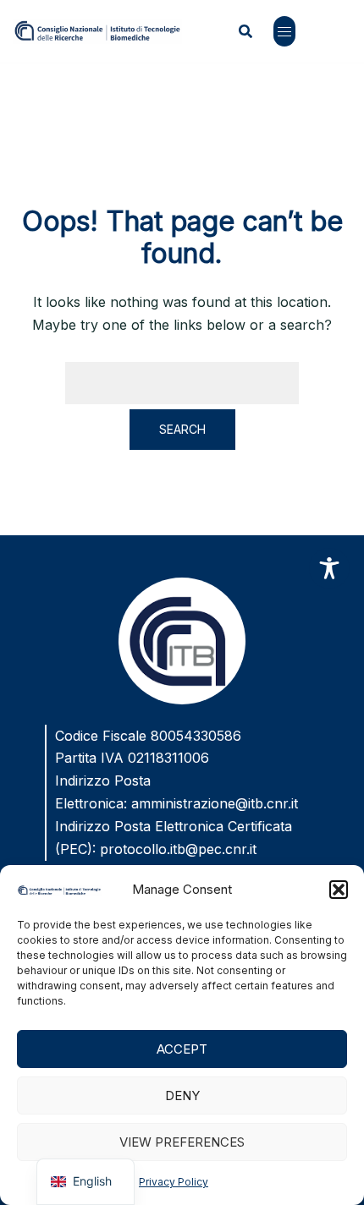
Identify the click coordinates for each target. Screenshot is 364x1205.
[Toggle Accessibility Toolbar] (329, 568)
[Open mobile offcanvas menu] (284, 31)
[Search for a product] (245, 31)
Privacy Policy (173, 1181)
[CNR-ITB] (97, 29)
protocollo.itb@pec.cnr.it (178, 849)
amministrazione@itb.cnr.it (214, 803)
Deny (182, 1095)
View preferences (182, 1142)
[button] (338, 889)
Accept (182, 1049)
